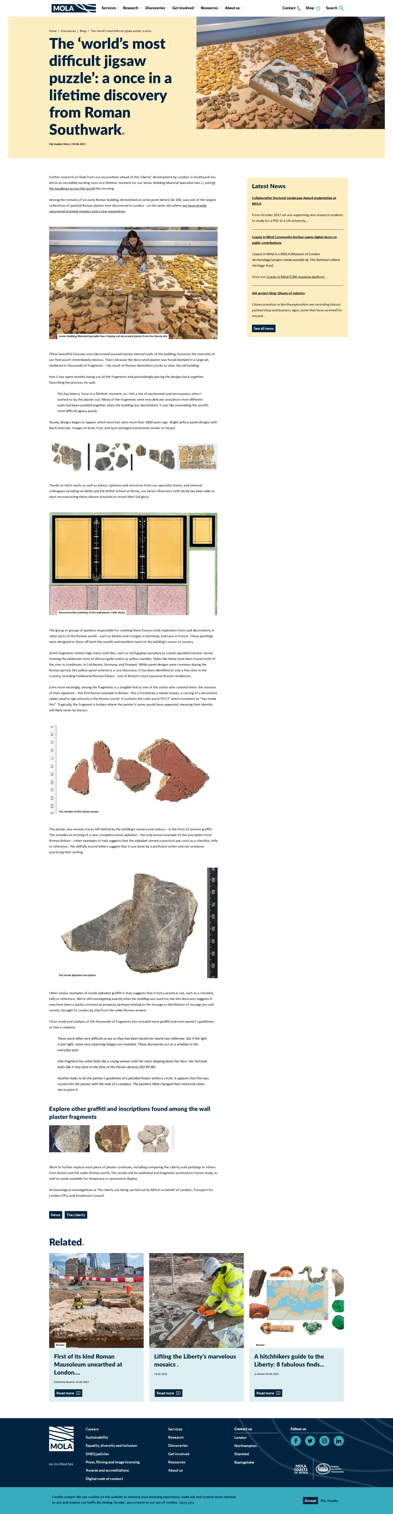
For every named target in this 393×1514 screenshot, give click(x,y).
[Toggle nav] (50, 8)
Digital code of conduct (104, 1479)
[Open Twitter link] (310, 1441)
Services (109, 8)
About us (232, 8)
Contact (289, 8)
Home (53, 31)
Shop (310, 8)
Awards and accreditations (107, 1470)
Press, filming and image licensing (113, 1462)
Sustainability (97, 1437)
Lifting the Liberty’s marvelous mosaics (195, 1361)
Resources (209, 8)
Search (331, 8)
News (55, 1215)
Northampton (245, 1446)
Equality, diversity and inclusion (111, 1445)
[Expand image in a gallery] (69, 456)
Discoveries (155, 8)
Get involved (183, 8)
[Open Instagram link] (324, 1441)
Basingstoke (244, 1462)
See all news (264, 328)
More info (186, 1503)
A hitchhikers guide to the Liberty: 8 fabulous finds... (289, 1361)
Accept (310, 1500)
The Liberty (76, 1215)
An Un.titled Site (61, 1464)
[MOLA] (74, 8)
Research (130, 8)
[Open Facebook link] (296, 1441)
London (240, 1437)
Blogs (83, 31)
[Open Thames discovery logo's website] (328, 1469)
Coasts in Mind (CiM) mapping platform (295, 277)
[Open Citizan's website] (302, 1470)
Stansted (241, 1454)
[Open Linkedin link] (339, 1441)
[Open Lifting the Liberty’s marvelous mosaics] (196, 1300)
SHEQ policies (97, 1454)
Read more (65, 1393)
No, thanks (329, 1500)
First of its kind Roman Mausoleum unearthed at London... (88, 1365)
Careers (92, 1429)
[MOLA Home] (61, 1444)
